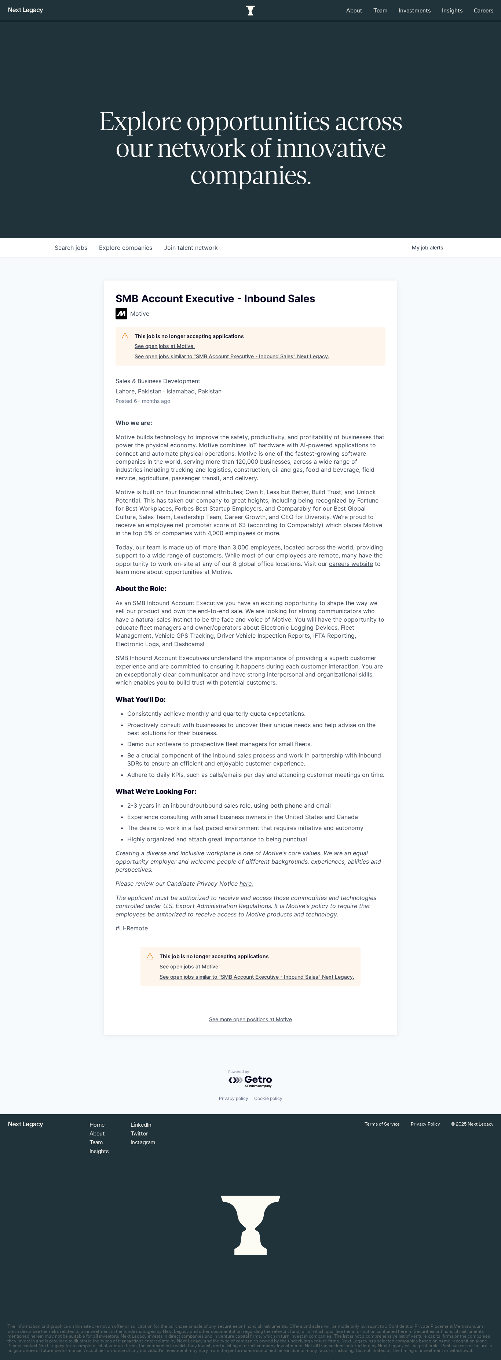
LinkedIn (141, 1124)
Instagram (143, 1142)
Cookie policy (268, 1098)
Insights (452, 10)
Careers (484, 10)
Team (380, 10)
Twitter (139, 1133)
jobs (71, 247)
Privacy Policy (425, 1124)
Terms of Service (382, 1124)
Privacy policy (233, 1098)
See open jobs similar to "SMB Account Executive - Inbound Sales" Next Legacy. (232, 356)
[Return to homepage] (25, 10)
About (354, 10)
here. (246, 883)
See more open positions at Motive (250, 1019)
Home (97, 1124)
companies (125, 247)
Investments (415, 10)
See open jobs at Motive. (165, 346)
